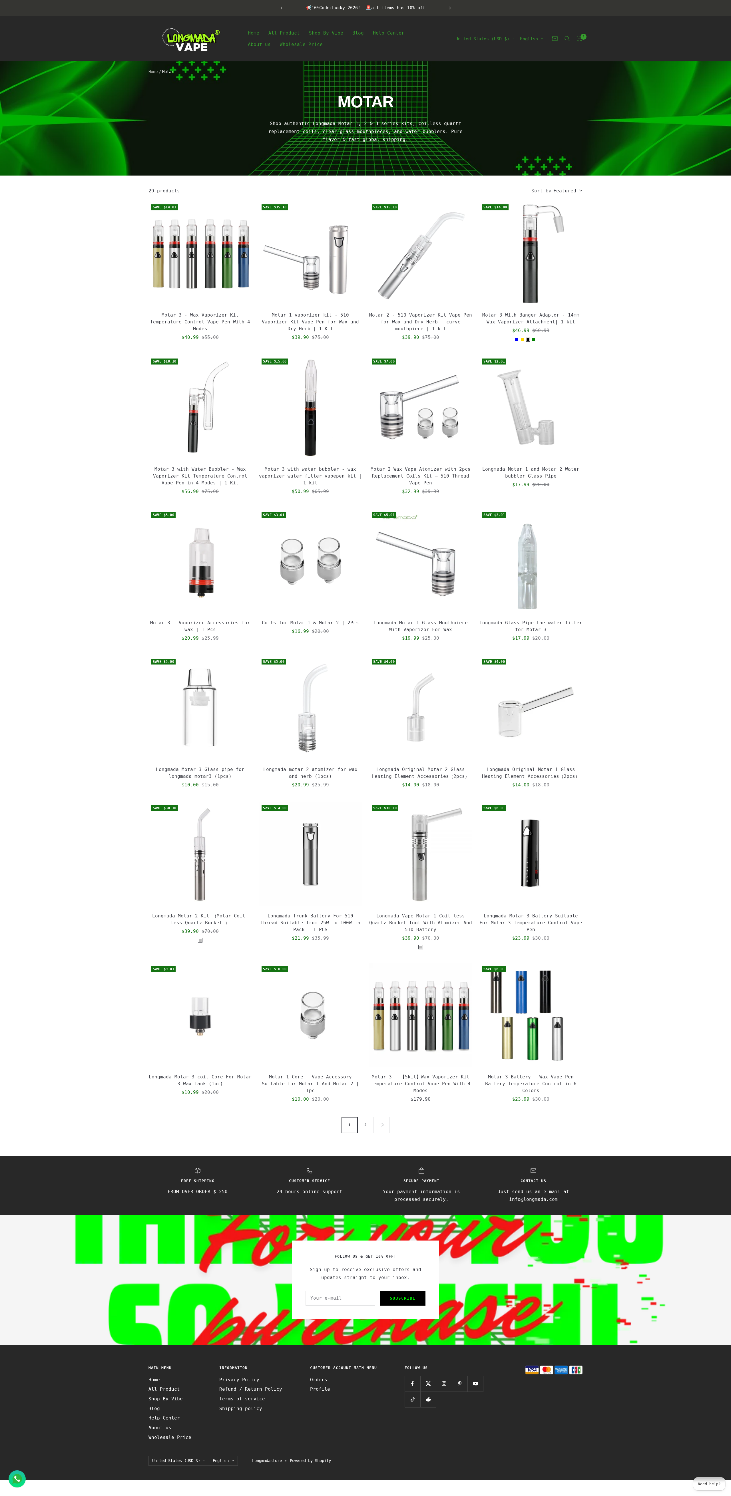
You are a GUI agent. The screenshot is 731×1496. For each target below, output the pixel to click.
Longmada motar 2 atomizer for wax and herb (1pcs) (310, 773)
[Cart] (580, 38)
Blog (358, 32)
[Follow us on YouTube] (475, 1384)
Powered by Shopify (310, 1460)
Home (253, 32)
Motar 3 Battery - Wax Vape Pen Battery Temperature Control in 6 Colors (531, 1083)
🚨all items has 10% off (395, 7)
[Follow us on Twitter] (428, 1384)
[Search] (567, 38)
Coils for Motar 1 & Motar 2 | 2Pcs (310, 622)
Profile (320, 1389)
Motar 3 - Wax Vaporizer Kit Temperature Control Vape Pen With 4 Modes (200, 321)
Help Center (388, 32)
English (529, 38)
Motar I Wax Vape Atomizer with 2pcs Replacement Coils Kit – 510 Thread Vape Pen (421, 476)
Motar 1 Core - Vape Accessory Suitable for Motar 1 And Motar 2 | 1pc (310, 1083)
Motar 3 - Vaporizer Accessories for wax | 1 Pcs (200, 626)
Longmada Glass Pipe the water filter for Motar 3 (530, 626)
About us (259, 44)
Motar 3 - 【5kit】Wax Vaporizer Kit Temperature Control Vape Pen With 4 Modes (421, 1083)
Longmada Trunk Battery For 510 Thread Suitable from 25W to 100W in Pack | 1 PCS (310, 922)
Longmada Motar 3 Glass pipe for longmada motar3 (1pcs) (200, 773)
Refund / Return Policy (250, 1389)
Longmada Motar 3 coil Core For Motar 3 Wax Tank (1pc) (200, 1080)
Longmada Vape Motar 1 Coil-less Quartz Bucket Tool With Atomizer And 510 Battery (420, 922)
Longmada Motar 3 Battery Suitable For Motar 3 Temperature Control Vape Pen (530, 922)
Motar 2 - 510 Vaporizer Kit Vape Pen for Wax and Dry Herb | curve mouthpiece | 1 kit (420, 321)
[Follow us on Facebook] (412, 1384)
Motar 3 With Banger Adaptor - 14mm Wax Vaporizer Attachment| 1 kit (530, 318)
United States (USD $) (482, 38)
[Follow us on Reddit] (428, 1399)
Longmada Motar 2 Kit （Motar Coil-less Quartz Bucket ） (200, 919)
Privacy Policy (239, 1379)
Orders (318, 1379)
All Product (284, 32)
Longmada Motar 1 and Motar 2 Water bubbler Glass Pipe (530, 472)
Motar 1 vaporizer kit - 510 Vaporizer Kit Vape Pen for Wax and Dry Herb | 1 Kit (310, 321)
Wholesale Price (301, 44)
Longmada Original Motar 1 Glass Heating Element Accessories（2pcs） (531, 773)
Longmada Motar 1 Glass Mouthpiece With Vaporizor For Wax (420, 626)
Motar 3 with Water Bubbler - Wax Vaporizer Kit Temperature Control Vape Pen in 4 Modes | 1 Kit (200, 476)
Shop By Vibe (326, 32)
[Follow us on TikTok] (412, 1399)
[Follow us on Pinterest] (459, 1384)
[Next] (381, 1125)
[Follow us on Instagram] (444, 1384)
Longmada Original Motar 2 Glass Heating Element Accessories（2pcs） (420, 773)
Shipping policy (240, 1408)
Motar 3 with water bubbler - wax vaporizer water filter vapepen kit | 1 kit (310, 476)
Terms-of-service (242, 1399)
